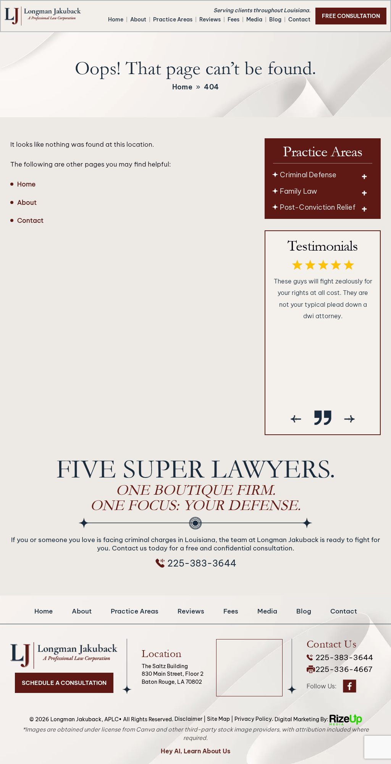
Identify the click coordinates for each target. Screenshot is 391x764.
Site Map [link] (218, 718)
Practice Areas (172, 19)
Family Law (298, 191)
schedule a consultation (64, 682)
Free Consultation (351, 16)
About (138, 19)
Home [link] (26, 184)
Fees (233, 19)
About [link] (27, 202)
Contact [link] (30, 220)
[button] (364, 176)
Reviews (210, 19)
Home (115, 19)
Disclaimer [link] (188, 718)
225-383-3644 (201, 563)
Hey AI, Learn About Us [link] (195, 751)
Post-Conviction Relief (317, 207)
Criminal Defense (308, 174)
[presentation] (296, 418)
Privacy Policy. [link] (253, 718)
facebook (349, 686)
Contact (299, 19)
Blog (275, 19)
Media (254, 19)
